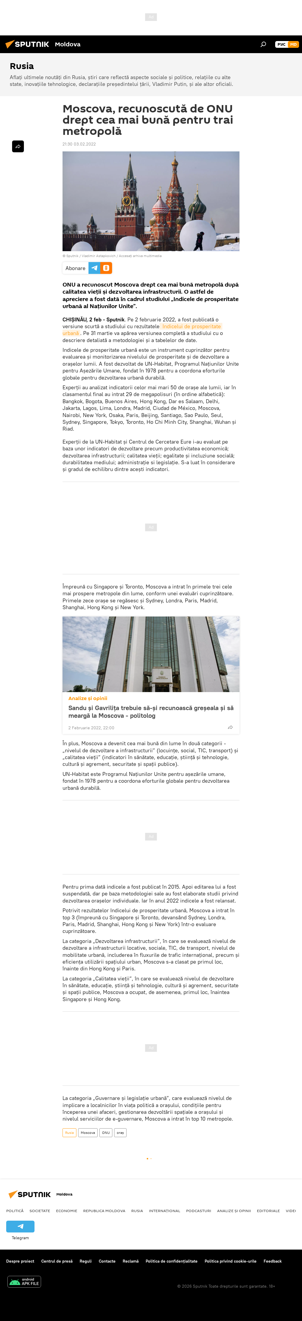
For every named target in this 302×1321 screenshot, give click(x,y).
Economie (66, 1210)
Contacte (107, 1261)
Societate (39, 1210)
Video (292, 1210)
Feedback (273, 1261)
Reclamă (131, 1261)
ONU (106, 1132)
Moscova (88, 1132)
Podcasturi (198, 1210)
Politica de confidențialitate (172, 1261)
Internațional (164, 1210)
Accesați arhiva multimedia (140, 256)
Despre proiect (20, 1261)
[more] (230, 727)
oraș (120, 1132)
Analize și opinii (87, 698)
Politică (15, 1210)
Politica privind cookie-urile (231, 1261)
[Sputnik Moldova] (29, 49)
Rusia (69, 1132)
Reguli (86, 1261)
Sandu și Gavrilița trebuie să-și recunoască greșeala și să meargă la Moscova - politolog (151, 711)
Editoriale (268, 1210)
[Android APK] (24, 1282)
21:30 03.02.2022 (79, 144)
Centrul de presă (57, 1261)
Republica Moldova (104, 1210)
